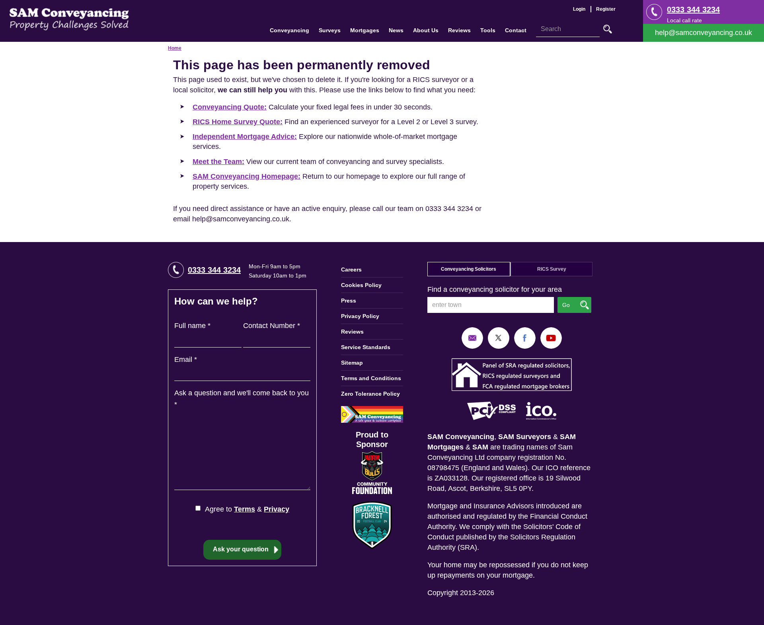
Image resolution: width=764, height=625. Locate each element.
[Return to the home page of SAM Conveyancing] (69, 19)
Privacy (276, 509)
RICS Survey (551, 269)
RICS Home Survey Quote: (238, 122)
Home (174, 48)
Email (185, 359)
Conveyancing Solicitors (468, 269)
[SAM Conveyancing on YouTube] (551, 338)
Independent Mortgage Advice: (245, 137)
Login (579, 9)
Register (606, 9)
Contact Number (271, 326)
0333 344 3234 (693, 9)
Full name (192, 326)
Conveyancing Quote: (230, 107)
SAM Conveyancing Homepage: (246, 176)
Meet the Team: (218, 162)
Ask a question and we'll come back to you (241, 398)
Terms (244, 509)
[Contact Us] (703, 33)
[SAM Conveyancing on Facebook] (525, 338)
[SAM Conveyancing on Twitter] (498, 338)
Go (608, 29)
